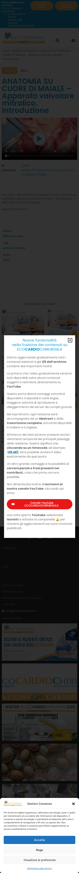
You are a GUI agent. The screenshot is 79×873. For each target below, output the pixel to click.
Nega (39, 850)
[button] (73, 804)
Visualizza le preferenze (40, 860)
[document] (39, 436)
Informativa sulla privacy (39, 868)
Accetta (39, 840)
